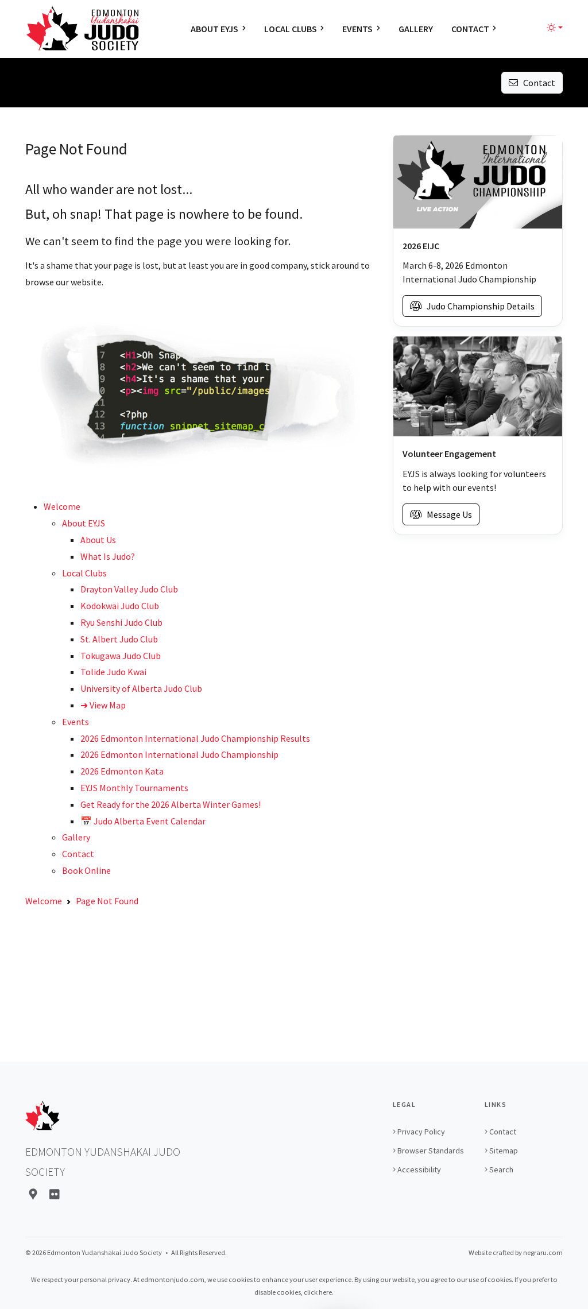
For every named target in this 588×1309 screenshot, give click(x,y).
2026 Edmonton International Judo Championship (179, 754)
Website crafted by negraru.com (516, 1252)
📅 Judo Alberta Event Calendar (143, 821)
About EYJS (83, 523)
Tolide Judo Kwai (113, 671)
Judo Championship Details (478, 306)
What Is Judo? (107, 556)
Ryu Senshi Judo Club (121, 622)
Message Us (446, 514)
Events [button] (357, 28)
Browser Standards (430, 1150)
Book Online (86, 870)
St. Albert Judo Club (119, 639)
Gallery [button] (416, 28)
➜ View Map (103, 705)
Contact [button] (470, 28)
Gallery (76, 837)
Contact (536, 82)
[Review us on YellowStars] (54, 1193)
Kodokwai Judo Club (119, 605)
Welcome (62, 506)
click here (318, 1292)
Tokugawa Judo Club (120, 655)
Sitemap (503, 1150)
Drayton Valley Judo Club (129, 589)
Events (75, 721)
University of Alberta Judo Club (141, 688)
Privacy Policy (421, 1131)
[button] (555, 27)
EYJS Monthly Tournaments (134, 787)
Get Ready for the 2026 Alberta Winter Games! (170, 804)
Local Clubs (84, 573)
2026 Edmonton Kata (122, 771)
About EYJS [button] (214, 28)
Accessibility (419, 1169)
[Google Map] (33, 1193)
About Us (98, 539)
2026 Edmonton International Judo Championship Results (195, 738)
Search (501, 1169)
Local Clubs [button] (290, 28)
